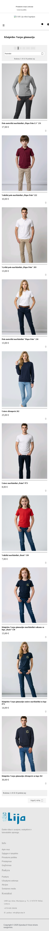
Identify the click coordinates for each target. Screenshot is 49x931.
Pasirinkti (24, 53)
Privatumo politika (9, 857)
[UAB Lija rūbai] (14, 818)
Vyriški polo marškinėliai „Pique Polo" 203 (19, 267)
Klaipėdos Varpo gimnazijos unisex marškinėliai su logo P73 (24, 703)
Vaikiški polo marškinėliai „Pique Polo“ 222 (19, 195)
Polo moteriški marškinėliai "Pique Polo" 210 (20, 339)
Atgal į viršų (36, 800)
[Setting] (36, 26)
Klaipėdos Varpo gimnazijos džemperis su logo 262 (22, 776)
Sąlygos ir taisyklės (10, 853)
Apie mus (6, 849)
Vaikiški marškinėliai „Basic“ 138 (15, 555)
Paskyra (5, 877)
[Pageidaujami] (41, 26)
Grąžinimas (6, 865)
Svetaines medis (9, 889)
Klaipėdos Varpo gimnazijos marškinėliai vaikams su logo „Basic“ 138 (23, 628)
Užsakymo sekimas (10, 881)
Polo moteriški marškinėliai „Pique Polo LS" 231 (21, 123)
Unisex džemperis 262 (10, 411)
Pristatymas (7, 861)
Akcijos (5, 885)
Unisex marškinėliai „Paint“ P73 (15, 483)
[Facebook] (25, 2)
